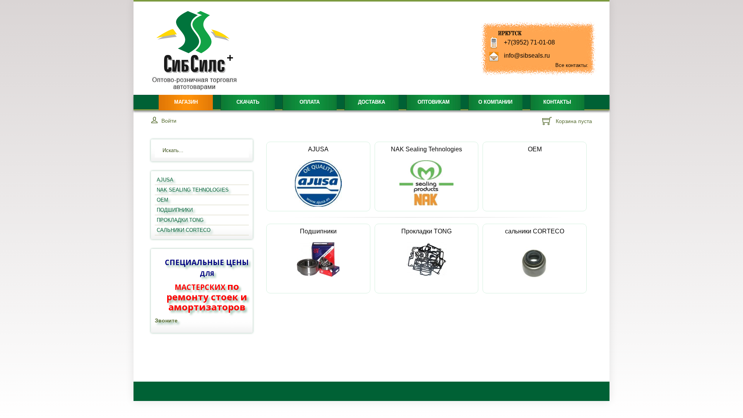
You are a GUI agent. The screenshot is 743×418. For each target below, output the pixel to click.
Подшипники (318, 231)
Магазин (186, 102)
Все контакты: (571, 65)
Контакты (557, 102)
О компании (495, 102)
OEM (535, 149)
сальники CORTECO (534, 231)
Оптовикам (434, 102)
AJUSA (318, 149)
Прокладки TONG (426, 231)
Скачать (247, 102)
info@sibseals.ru (527, 55)
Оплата (310, 102)
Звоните (166, 320)
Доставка (371, 102)
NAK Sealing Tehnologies (426, 149)
